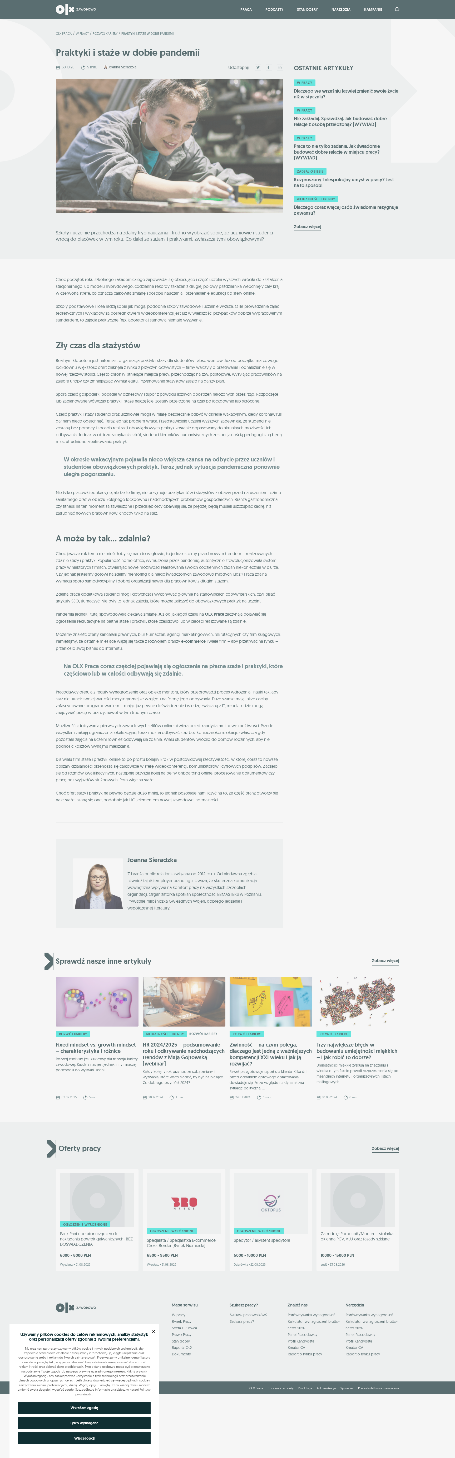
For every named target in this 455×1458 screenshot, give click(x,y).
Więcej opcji (84, 1438)
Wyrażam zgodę (84, 1407)
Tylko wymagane (84, 1423)
